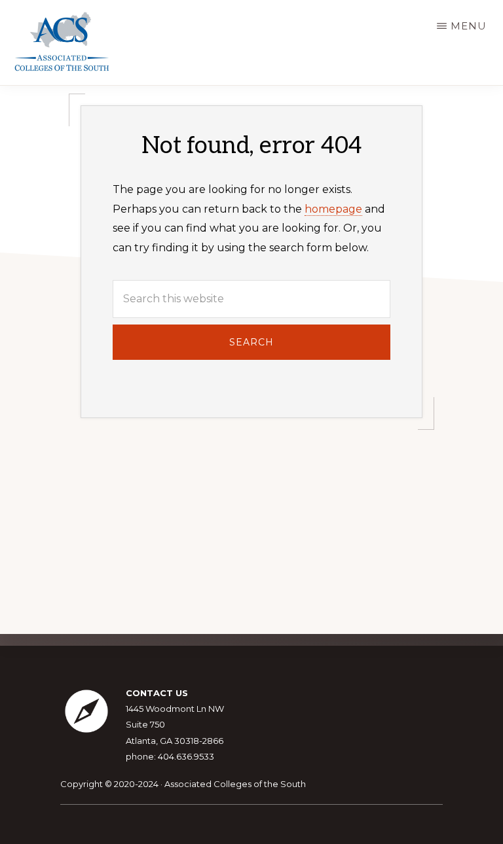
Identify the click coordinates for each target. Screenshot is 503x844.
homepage (333, 209)
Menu (469, 26)
